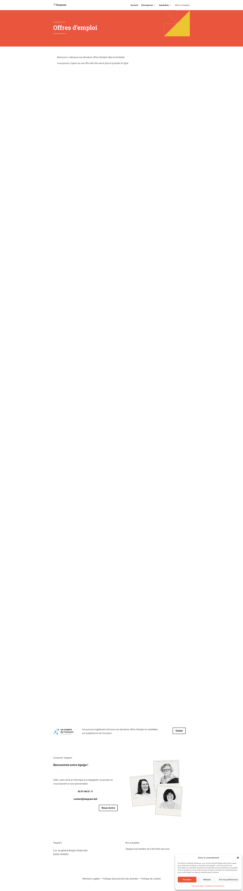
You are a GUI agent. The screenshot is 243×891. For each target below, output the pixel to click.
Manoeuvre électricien (72, 468)
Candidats (164, 5)
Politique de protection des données (120, 878)
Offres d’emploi (182, 5)
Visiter (179, 730)
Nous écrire (108, 807)
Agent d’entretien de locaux (75, 575)
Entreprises (147, 5)
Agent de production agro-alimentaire (81, 681)
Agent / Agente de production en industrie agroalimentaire (93, 365)
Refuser (207, 879)
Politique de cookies (197, 886)
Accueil (134, 5)
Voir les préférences (228, 879)
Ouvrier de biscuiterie (71, 152)
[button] (238, 857)
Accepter (187, 879)
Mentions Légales (91, 878)
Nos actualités (132, 842)
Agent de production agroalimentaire (81, 259)
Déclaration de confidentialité (215, 886)
